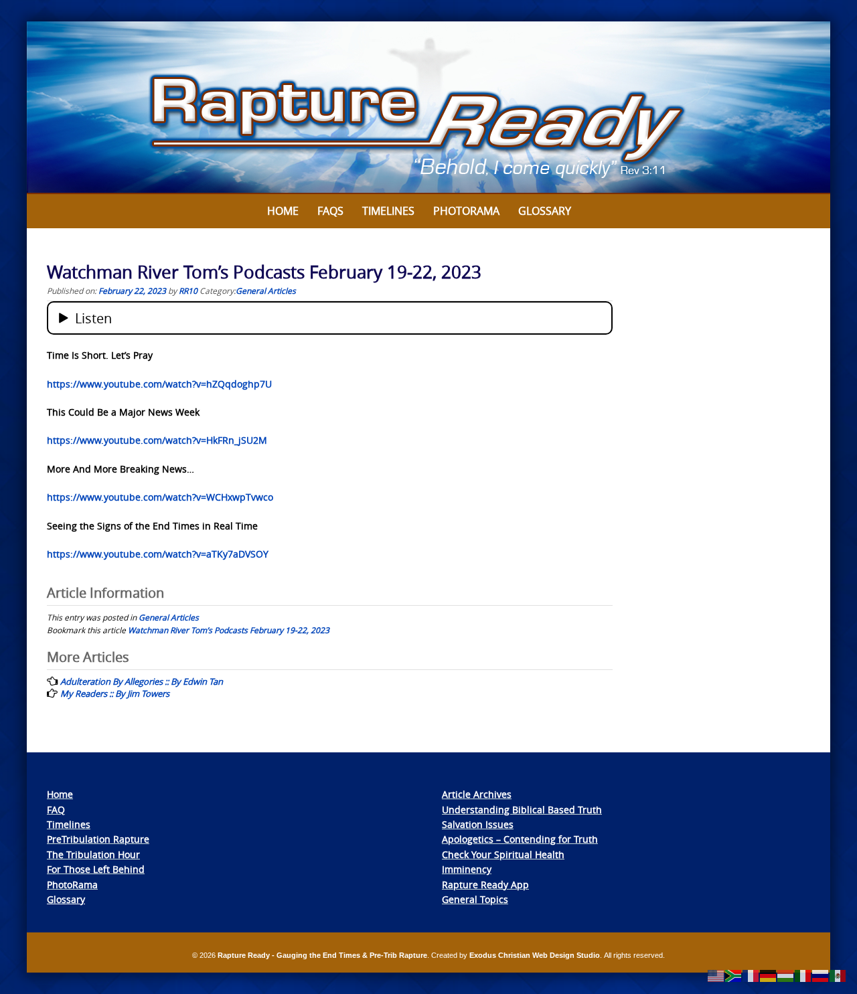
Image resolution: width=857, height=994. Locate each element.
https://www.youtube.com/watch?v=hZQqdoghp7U (159, 384)
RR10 (188, 290)
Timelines (388, 210)
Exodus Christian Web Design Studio (534, 955)
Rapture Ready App (485, 884)
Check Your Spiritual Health (503, 854)
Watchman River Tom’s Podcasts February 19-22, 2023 (228, 630)
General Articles (266, 290)
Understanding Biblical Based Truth (522, 809)
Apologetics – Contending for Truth (520, 839)
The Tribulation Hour (93, 854)
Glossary (544, 210)
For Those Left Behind (96, 869)
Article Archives (477, 794)
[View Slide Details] (428, 107)
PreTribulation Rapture (98, 839)
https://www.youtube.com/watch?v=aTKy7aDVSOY (157, 554)
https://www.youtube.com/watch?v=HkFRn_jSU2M (157, 440)
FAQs (330, 210)
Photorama (466, 210)
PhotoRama (72, 884)
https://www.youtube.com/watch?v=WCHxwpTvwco (160, 497)
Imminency (466, 869)
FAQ (56, 809)
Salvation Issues (478, 824)
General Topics (475, 899)
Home (283, 210)
